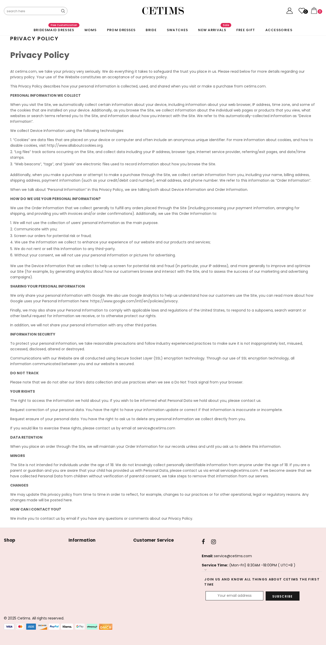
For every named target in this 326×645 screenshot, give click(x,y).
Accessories (278, 30)
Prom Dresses (121, 30)
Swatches (177, 30)
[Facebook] (203, 541)
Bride (151, 30)
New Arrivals (213, 28)
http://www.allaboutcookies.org (75, 145)
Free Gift (245, 30)
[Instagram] (213, 541)
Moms (91, 30)
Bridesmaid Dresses (55, 28)
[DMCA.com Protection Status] (105, 627)
